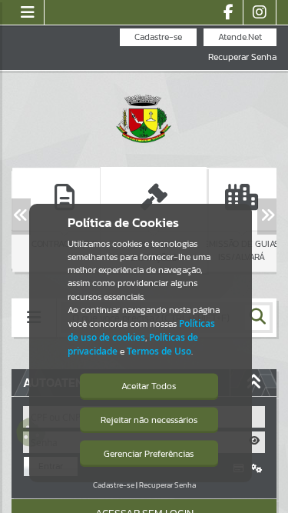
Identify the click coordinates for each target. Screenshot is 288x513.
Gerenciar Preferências (149, 454)
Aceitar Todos (148, 386)
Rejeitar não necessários (149, 420)
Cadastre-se (158, 37)
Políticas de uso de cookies (141, 330)
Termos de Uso (159, 351)
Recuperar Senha (242, 57)
